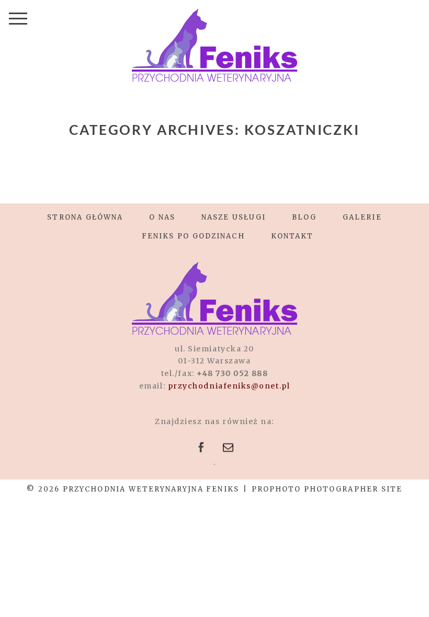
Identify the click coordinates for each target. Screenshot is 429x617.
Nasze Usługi (233, 217)
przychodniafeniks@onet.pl (229, 386)
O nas (162, 217)
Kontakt (292, 236)
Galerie (362, 217)
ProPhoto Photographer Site (327, 489)
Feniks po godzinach (193, 236)
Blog (304, 217)
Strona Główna (85, 217)
